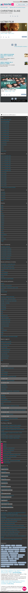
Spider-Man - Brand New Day (9, 448)
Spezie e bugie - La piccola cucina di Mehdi (9, 418)
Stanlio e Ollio (3, 485)
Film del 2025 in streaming (6, 248)
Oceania (2, 283)
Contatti (7, 581)
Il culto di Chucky (6, 32)
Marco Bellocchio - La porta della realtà (8, 376)
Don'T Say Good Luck (5, 351)
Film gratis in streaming (5, 246)
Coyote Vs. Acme (4, 386)
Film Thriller (3, 194)
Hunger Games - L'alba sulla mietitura (8, 298)
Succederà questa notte (5, 321)
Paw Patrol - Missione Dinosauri (7, 414)
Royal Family (22, 551)
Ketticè (2, 403)
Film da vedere (4, 142)
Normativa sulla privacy (14, 581)
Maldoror (2, 289)
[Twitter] (12, 16)
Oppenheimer (10, 551)
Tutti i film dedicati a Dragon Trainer (19, 547)
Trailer (10, 572)
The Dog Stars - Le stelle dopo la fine (8, 264)
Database (11, 570)
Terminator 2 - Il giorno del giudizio (7, 380)
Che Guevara (21, 564)
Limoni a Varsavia (4, 272)
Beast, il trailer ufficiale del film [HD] (8, 523)
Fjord (2, 313)
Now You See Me (4, 547)
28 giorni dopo (19, 545)
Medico (6, 91)
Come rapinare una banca (6, 401)
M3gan (10, 547)
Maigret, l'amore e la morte (6, 341)
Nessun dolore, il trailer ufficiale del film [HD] (9, 533)
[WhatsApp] (17, 16)
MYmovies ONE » (4, 7)
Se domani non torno (5, 323)
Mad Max (16, 564)
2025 (7, 119)
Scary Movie (8, 545)
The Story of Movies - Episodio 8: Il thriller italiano (10, 427)
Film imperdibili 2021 (5, 134)
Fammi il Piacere (4, 399)
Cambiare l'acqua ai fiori (5, 319)
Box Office (17, 571)
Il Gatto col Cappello (5, 317)
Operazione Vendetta (5, 502)
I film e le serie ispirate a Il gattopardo (12, 549)
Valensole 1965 (4, 291)
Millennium (17, 558)
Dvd (7, 571)
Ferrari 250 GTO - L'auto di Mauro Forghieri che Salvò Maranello (13, 409)
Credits (2, 581)
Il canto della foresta (5, 326)
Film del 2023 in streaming (6, 253)
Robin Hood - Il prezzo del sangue (10, 456)
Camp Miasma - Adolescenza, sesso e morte (9, 287)
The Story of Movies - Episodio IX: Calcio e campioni (11, 425)
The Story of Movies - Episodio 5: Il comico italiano (10, 435)
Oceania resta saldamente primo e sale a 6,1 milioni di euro (12, 525)
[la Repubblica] (25, 1)
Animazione (3, 198)
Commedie (3, 192)
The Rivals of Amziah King (6, 343)
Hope (2, 311)
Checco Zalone (4, 551)
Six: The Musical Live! (5, 345)
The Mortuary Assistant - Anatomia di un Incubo (10, 405)
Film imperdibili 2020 (5, 136)
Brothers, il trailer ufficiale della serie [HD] (9, 521)
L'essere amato (4, 330)
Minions (2, 545)
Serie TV (3, 571)
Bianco (2, 328)
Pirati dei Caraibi (13, 555)
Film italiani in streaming (5, 257)
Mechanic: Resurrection (5, 474)
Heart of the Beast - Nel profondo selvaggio (9, 336)
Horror (2, 33)
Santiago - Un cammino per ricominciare (8, 300)
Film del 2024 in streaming (6, 250)
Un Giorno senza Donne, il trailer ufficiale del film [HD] (11, 539)
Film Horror (3, 196)
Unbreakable (20, 556)
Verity (2, 334)
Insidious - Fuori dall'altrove (6, 285)
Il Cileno (2, 270)
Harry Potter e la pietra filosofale (7, 278)
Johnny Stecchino (4, 467)
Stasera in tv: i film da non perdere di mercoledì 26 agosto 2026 (13, 527)
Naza (2, 360)
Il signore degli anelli (22, 562)
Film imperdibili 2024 (5, 128)
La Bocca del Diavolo (5, 355)
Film (15, 570)
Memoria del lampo (4, 358)
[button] (24, 588)
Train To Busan (4, 384)
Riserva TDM (12, 582)
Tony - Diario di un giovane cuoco (7, 266)
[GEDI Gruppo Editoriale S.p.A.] (21, 1)
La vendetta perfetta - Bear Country (7, 268)
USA (10, 33)
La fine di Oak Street (7, 452)
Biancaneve (22, 549)
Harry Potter (11, 558)
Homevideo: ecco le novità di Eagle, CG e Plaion (10, 531)
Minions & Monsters (7, 458)
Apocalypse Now (4, 481)
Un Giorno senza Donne (5, 349)
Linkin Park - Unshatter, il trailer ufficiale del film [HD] (11, 519)
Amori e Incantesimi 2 (5, 420)
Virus (9, 556)
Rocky (8, 566)
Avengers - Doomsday (5, 302)
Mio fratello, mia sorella (5, 499)
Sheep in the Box (4, 274)
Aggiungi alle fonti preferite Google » (18, 7)
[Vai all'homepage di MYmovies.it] (7, 5)
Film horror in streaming (5, 259)
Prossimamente (4, 572)
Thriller (5, 33)
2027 (2, 119)
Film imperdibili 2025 (5, 125)
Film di (2, 146)
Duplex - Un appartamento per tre (7, 495)
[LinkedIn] (15, 16)
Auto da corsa (4, 556)
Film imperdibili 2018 (5, 140)
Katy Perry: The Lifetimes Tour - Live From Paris (10, 391)
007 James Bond (21, 555)
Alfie (2, 492)
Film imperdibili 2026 (5, 123)
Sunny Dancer (3, 389)
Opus (2, 549)
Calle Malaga (3, 307)
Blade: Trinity (3, 478)
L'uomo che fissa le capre (6, 488)
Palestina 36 (3, 309)
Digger (2, 332)
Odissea (5, 446)
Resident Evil (3, 305)
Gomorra (13, 545)
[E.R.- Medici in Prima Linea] (13, 83)
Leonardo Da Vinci (4, 553)
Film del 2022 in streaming (6, 255)
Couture (2, 276)
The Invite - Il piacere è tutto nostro (7, 296)
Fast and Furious (13, 560)
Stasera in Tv (11, 571)
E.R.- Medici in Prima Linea (8, 89)
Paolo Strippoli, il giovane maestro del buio (9, 529)
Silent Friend (3, 397)
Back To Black (3, 471)
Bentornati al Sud (4, 315)
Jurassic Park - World (14, 553)
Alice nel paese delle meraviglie (7, 564)
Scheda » (24, 36)
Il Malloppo (3, 395)
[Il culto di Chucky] (13, 27)
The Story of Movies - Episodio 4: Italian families (10, 438)
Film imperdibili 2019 (5, 138)
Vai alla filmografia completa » (21, 46)
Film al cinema (4, 144)
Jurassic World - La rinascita (6, 506)
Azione (2, 200)
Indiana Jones (13, 556)
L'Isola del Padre (4, 353)
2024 (10, 119)
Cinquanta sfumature (5, 555)
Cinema (6, 570)
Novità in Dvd (3, 151)
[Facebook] (10, 16)
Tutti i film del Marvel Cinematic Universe (9, 562)
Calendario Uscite (21, 570)
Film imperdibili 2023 (5, 130)
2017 (12, 33)
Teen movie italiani (4, 560)
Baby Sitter (17, 551)
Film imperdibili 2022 (5, 132)
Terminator (3, 566)
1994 (13, 91)
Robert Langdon (4, 558)
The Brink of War (4, 347)
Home (2, 570)
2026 (5, 119)
